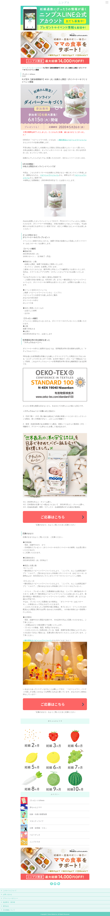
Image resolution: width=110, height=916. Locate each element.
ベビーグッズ (35, 835)
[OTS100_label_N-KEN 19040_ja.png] (55, 401)
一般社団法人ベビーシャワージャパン (72, 140)
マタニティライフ (36, 821)
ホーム (24, 68)
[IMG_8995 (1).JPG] (55, 216)
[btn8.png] (55, 522)
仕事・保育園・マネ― (38, 828)
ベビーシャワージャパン (49, 175)
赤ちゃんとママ (36, 807)
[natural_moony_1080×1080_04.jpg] (55, 497)
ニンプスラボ (35, 842)
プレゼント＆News (34, 68)
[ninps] (63, 3)
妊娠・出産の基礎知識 (38, 814)
